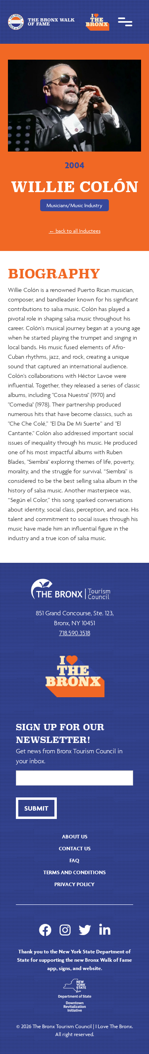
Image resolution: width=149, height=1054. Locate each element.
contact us (75, 848)
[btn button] (36, 808)
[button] (125, 22)
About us (74, 836)
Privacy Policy (74, 884)
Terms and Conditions (74, 872)
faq (74, 860)
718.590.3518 (74, 633)
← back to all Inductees (75, 231)
